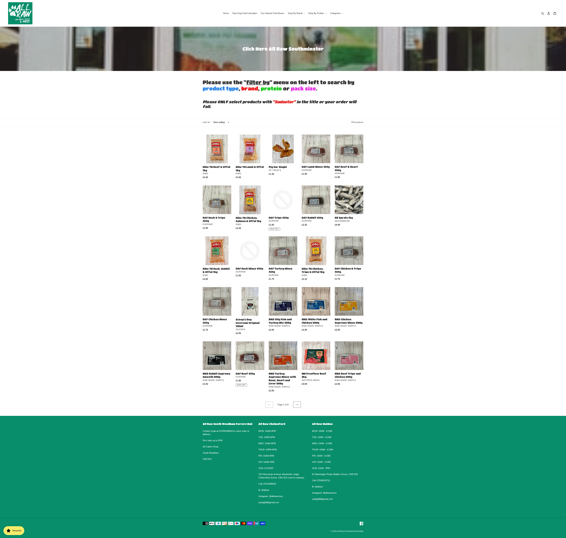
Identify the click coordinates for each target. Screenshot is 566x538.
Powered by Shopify (355, 531)
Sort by (206, 122)
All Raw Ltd (342, 531)
